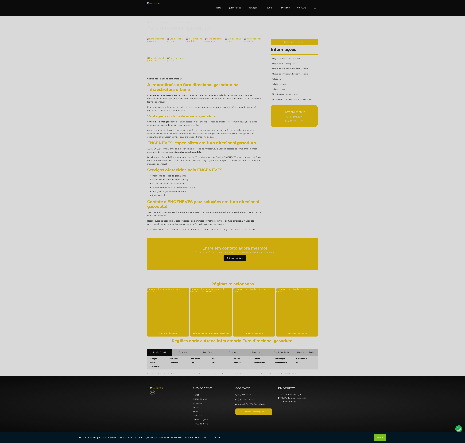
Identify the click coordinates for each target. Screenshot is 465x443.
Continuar (379, 438)
